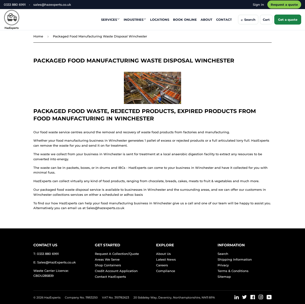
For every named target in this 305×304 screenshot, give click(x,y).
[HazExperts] (23, 19)
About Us (163, 254)
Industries (133, 19)
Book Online (185, 19)
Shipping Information (235, 259)
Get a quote (287, 19)
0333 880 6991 (15, 4)
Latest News (166, 259)
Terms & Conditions (233, 271)
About (206, 19)
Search (223, 254)
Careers (162, 265)
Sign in (258, 4)
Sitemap (224, 276)
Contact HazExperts (110, 276)
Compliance (165, 271)
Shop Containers (108, 265)
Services (109, 19)
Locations (159, 19)
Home (38, 36)
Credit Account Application (116, 271)
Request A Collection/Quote (117, 254)
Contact (224, 19)
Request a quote (284, 4)
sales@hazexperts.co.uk (52, 4)
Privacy (223, 265)
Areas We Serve (107, 259)
